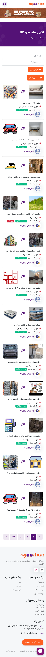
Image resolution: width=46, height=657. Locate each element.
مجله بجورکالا (39, 590)
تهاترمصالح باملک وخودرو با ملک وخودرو (24, 362)
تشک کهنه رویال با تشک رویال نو (27, 325)
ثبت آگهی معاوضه (32, 642)
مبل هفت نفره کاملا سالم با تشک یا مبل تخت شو (20, 436)
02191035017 (39, 614)
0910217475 (40, 608)
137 (13, 536)
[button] (4, 4)
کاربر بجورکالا (29, 114)
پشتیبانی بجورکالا (27, 225)
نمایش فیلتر (34, 77)
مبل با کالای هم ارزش (31, 103)
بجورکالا (41, 38)
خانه (20, 582)
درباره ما (41, 582)
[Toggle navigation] (10, 4)
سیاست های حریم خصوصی (28, 651)
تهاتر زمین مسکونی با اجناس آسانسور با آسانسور (21, 473)
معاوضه (18, 586)
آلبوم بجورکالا (17, 590)
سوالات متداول (39, 593)
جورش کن (34, 69)
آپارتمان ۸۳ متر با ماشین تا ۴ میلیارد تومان (23, 510)
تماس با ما (40, 586)
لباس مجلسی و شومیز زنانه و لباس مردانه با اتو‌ (21, 177)
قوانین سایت (10, 651)
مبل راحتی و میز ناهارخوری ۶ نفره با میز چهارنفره (21, 288)
